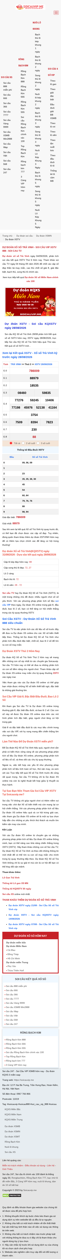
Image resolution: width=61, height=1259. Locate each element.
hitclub (54, 1201)
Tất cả (17, 443)
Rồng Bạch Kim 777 (36, 1178)
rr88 (35, 1201)
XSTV (56, 673)
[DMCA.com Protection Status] (11, 1196)
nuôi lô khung (44, 1181)
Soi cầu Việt (7, 154)
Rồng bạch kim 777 (23, 166)
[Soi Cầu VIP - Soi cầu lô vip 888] (30, 7)
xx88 (40, 1201)
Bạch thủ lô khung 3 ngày (38, 120)
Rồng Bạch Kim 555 (23, 107)
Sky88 (30, 1201)
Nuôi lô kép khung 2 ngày (38, 101)
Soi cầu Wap (7, 145)
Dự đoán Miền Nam (16, 946)
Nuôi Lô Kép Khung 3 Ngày (38, 159)
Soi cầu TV (8, 593)
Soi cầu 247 (7, 171)
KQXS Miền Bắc (12, 1109)
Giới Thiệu (7, 1169)
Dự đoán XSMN (12, 1131)
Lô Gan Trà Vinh (11, 877)
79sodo (13, 1201)
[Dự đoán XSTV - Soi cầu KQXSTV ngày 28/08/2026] (30, 317)
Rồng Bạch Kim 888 (23, 76)
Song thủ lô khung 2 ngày (38, 82)
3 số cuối (45, 443)
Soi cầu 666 (7, 96)
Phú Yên (12, 966)
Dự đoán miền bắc (16, 942)
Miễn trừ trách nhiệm (12, 1165)
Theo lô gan (53, 82)
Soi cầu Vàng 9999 (7, 123)
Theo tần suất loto (52, 145)
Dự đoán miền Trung (17, 962)
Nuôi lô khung (37, 25)
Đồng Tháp (13, 954)
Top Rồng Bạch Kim (23, 151)
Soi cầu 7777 (7, 113)
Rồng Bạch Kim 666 (23, 91)
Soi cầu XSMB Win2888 (7, 135)
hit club (5, 1201)
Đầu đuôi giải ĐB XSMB (53, 111)
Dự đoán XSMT (12, 1136)
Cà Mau (11, 950)
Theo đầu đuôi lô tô (52, 160)
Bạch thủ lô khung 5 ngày (38, 179)
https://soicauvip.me (24, 1080)
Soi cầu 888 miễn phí (7, 86)
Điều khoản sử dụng (35, 1165)
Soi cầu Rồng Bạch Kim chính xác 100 (23, 129)
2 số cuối (30, 443)
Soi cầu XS (6, 77)
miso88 (47, 1201)
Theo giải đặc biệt (52, 94)
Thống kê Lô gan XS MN (15, 883)
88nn (20, 1201)
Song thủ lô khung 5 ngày (38, 198)
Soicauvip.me (30, 1190)
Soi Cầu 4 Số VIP (53, 72)
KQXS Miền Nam (13, 1114)
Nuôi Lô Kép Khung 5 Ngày (38, 218)
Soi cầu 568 (7, 162)
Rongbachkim (18, 1178)
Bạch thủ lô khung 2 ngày (38, 63)
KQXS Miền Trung (14, 1119)
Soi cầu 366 (7, 105)
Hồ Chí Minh (14, 958)
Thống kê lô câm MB (53, 175)
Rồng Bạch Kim (23, 62)
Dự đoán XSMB (12, 1126)
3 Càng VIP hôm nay (23, 183)
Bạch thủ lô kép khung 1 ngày (38, 43)
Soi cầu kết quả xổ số (30, 979)
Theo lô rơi (52, 125)
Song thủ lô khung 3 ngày (38, 138)
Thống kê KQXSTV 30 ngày (16, 888)
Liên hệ (50, 1165)
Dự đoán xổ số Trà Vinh (15, 256)
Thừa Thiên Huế (16, 970)
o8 (25, 1201)
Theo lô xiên (53, 133)
